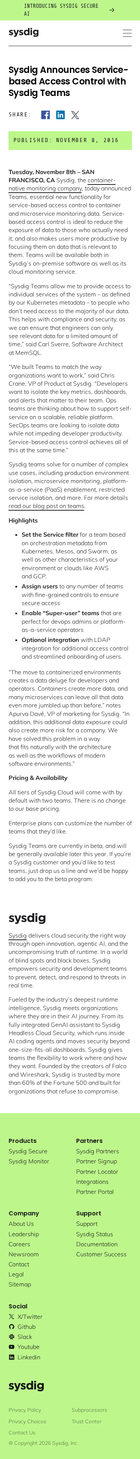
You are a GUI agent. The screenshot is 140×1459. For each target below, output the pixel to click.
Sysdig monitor (29, 1161)
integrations (92, 1181)
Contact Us (22, 1432)
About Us (21, 1223)
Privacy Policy (25, 1410)
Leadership (24, 1234)
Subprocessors (89, 1410)
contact (19, 1264)
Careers (19, 1244)
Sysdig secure (28, 1151)
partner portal (95, 1191)
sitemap (20, 1284)
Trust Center (87, 1421)
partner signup (96, 1161)
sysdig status (94, 1234)
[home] (23, 33)
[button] (127, 33)
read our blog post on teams (46, 506)
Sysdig (18, 935)
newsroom (24, 1254)
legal (16, 1274)
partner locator (97, 1171)
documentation (97, 1244)
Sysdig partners (97, 1151)
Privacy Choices (27, 1421)
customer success (101, 1254)
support (86, 1223)
